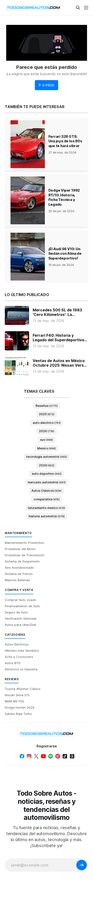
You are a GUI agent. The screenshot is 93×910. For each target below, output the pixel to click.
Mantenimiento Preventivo (24, 543)
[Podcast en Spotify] (50, 756)
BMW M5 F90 (14, 701)
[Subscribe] (81, 865)
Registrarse (46, 746)
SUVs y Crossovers (19, 657)
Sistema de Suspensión (22, 561)
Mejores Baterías (17, 580)
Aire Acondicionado (19, 567)
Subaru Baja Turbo (18, 714)
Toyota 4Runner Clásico (23, 689)
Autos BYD (13, 663)
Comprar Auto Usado (20, 600)
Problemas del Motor (20, 549)
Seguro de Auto (16, 612)
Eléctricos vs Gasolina (21, 669)
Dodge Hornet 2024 (19, 707)
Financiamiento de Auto (22, 606)
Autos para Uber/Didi (20, 625)
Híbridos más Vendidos (22, 650)
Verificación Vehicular (21, 618)
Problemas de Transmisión (24, 555)
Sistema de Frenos (19, 574)
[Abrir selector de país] (14, 7)
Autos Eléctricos (17, 644)
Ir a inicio (46, 85)
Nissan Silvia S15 (17, 695)
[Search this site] (78, 7)
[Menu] (86, 7)
